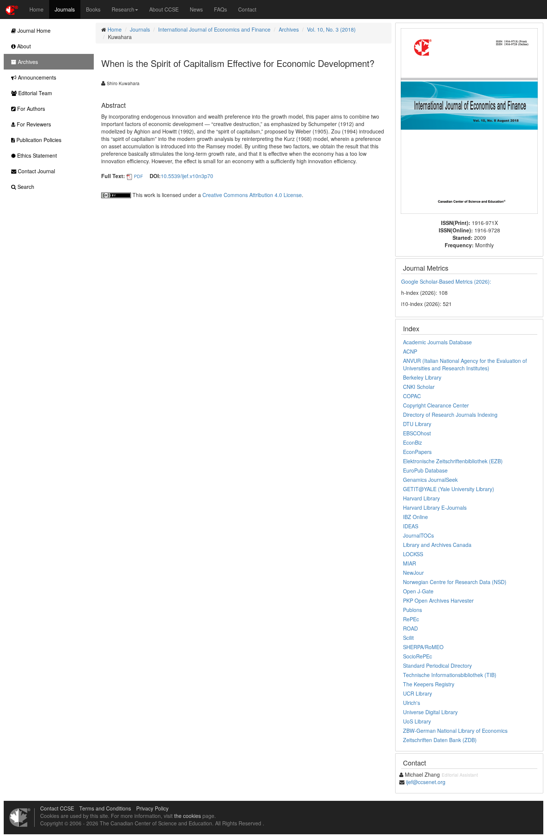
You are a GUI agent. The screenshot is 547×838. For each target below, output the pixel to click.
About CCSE (164, 9)
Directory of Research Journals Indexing (450, 414)
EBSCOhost (417, 433)
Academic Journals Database (437, 342)
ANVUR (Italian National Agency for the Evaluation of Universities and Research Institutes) (465, 364)
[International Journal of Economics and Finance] (469, 120)
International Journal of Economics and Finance (214, 29)
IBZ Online (415, 516)
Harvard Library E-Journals (435, 507)
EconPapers (417, 451)
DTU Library (417, 424)
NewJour (413, 572)
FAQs (220, 9)
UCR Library (417, 693)
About (23, 46)
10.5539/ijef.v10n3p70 (187, 176)
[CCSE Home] (12, 9)
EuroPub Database (425, 470)
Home (36, 9)
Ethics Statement (36, 155)
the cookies (187, 815)
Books (93, 9)
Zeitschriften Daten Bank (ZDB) (440, 740)
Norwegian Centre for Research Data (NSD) (454, 582)
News (196, 9)
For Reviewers (33, 124)
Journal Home (33, 30)
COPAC (412, 396)
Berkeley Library (422, 377)
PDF (138, 176)
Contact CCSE (57, 808)
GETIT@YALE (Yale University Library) (448, 489)
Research (123, 9)
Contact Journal (35, 171)
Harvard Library (421, 498)
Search (25, 186)
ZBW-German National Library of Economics (455, 730)
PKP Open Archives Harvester (438, 600)
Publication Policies (38, 140)
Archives (289, 29)
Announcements (36, 77)
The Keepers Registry (428, 684)
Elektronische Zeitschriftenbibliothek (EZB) (453, 461)
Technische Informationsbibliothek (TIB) (449, 675)
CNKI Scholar (419, 386)
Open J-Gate (418, 591)
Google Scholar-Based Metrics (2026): (447, 281)
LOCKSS (413, 554)
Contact (247, 9)
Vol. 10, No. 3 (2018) (331, 29)
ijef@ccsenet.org (425, 782)
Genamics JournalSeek (430, 479)
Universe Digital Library (430, 712)
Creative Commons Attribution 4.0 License (252, 195)
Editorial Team (34, 93)
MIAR (409, 563)
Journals (65, 9)
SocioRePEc (417, 656)
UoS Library (417, 721)
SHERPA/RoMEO (423, 647)
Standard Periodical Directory (437, 665)
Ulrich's (411, 702)
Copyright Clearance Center (436, 405)
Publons (412, 609)
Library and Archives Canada (437, 544)
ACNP (410, 351)
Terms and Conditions (105, 808)
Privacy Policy (152, 808)
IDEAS (410, 526)
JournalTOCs (418, 535)
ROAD (410, 628)
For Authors (30, 108)
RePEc (411, 619)
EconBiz (412, 442)
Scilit (408, 637)
